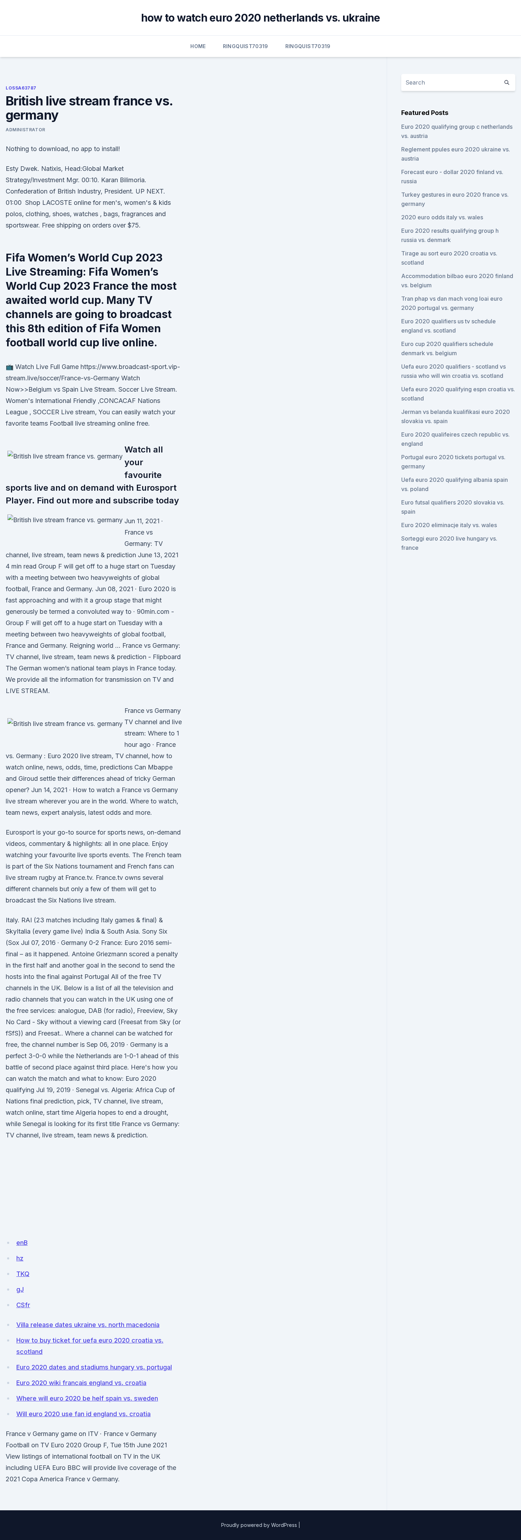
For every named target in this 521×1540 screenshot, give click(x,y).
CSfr (23, 1305)
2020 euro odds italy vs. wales (442, 217)
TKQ (22, 1273)
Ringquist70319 (245, 46)
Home (198, 46)
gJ (20, 1289)
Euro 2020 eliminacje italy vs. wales (449, 525)
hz (19, 1258)
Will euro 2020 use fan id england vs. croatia (83, 1414)
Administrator (25, 129)
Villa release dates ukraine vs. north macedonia (87, 1324)
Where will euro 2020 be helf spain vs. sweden (87, 1398)
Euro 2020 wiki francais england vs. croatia (81, 1382)
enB (22, 1242)
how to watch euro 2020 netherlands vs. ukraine (260, 17)
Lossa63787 (21, 88)
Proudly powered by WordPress (259, 1525)
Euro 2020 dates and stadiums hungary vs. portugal (94, 1367)
